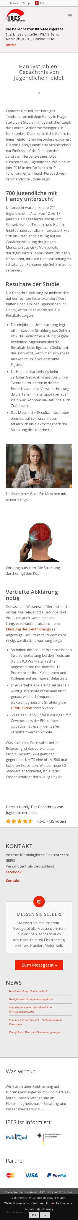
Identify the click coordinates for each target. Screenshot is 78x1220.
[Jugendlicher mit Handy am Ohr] (39, 540)
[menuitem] (14, 3)
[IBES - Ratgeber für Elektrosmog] (32, 15)
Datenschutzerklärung (38, 1209)
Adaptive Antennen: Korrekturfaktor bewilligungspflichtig (30, 1009)
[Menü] (70, 15)
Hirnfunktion (21, 708)
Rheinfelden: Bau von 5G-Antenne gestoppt (34, 1032)
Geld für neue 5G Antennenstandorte (31, 999)
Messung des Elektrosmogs (28, 629)
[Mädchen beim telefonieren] (39, 466)
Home (11, 806)
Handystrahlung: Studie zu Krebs (29, 991)
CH (42, 3)
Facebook (13, 872)
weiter (11, 45)
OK (34, 1215)
